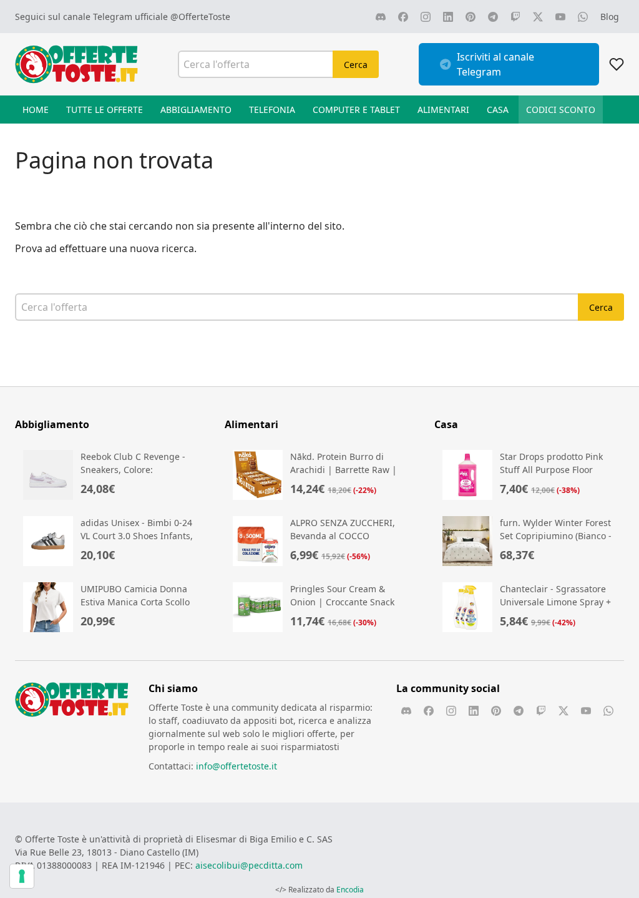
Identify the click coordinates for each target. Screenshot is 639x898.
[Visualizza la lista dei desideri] (616, 64)
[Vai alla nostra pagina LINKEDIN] (448, 17)
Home (35, 109)
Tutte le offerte (104, 109)
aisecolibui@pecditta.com (249, 865)
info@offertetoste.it (236, 766)
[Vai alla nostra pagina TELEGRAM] (493, 17)
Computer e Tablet (356, 109)
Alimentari (443, 109)
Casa (498, 109)
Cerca (356, 65)
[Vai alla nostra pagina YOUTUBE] (560, 17)
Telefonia (272, 109)
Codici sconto (560, 109)
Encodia (350, 889)
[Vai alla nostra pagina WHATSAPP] (583, 17)
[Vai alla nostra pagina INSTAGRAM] (426, 17)
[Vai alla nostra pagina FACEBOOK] (403, 17)
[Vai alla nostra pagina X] (538, 17)
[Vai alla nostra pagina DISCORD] (381, 17)
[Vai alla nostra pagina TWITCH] (515, 17)
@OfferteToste (200, 16)
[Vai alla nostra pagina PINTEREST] (470, 17)
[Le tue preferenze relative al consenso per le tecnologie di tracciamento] (22, 876)
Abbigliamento (196, 109)
